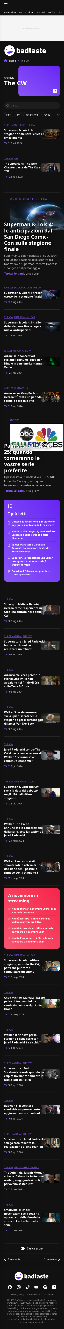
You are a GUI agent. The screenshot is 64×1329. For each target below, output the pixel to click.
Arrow (26, 350)
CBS (17, 420)
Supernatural (13, 636)
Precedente (14, 1259)
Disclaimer (48, 1294)
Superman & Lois (14, 125)
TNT (16, 158)
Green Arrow (12, 350)
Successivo (50, 1259)
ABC (12, 420)
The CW (30, 125)
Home (12, 60)
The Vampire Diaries (26, 1167)
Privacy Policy (17, 1294)
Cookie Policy (33, 1294)
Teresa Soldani (14, 273)
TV (5, 143)
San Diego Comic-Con (23, 199)
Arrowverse (21, 388)
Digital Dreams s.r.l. (46, 1300)
